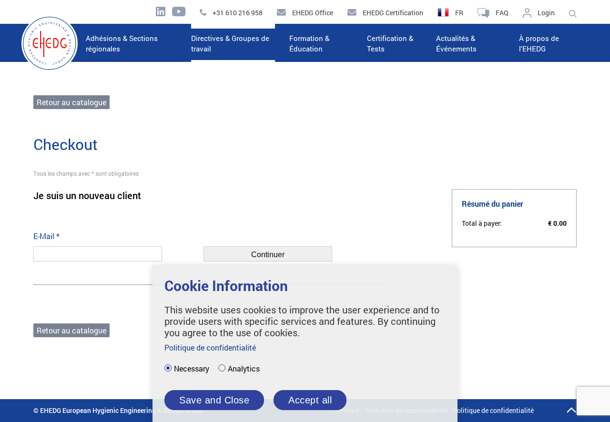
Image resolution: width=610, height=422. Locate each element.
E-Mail (46, 236)
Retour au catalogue (71, 102)
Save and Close (214, 400)
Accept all (310, 400)
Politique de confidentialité (493, 410)
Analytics (244, 368)
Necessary (191, 368)
